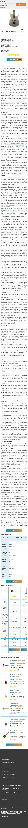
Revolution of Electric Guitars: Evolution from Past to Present (11, 793)
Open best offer (15, 59)
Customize (2, 7)
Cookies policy (4, 802)
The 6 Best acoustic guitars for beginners (9, 777)
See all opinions (15, 744)
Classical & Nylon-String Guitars (8, 762)
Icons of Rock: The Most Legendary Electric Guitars (11, 785)
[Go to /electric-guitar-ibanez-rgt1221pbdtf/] (6, 722)
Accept (20, 4)
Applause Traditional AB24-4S (15, 210)
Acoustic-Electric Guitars (6, 759)
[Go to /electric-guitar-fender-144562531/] (6, 680)
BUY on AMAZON (15, 649)
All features (15, 530)
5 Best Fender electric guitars (7, 765)
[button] (24, 29)
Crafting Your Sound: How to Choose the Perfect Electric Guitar (11, 789)
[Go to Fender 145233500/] (14, 594)
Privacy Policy (4, 799)
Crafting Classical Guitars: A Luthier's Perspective (11, 797)
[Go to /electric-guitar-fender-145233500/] (6, 665)
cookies (11, 3)
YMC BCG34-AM (20, 146)
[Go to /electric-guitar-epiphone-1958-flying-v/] (6, 695)
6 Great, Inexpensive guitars (7, 768)
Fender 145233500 (14, 599)
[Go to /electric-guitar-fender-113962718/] (6, 708)
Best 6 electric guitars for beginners (8, 774)
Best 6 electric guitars (6, 771)
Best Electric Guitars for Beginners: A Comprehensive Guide (9, 781)
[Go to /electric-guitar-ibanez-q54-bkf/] (6, 735)
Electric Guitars (5, 752)
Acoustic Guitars (5, 756)
